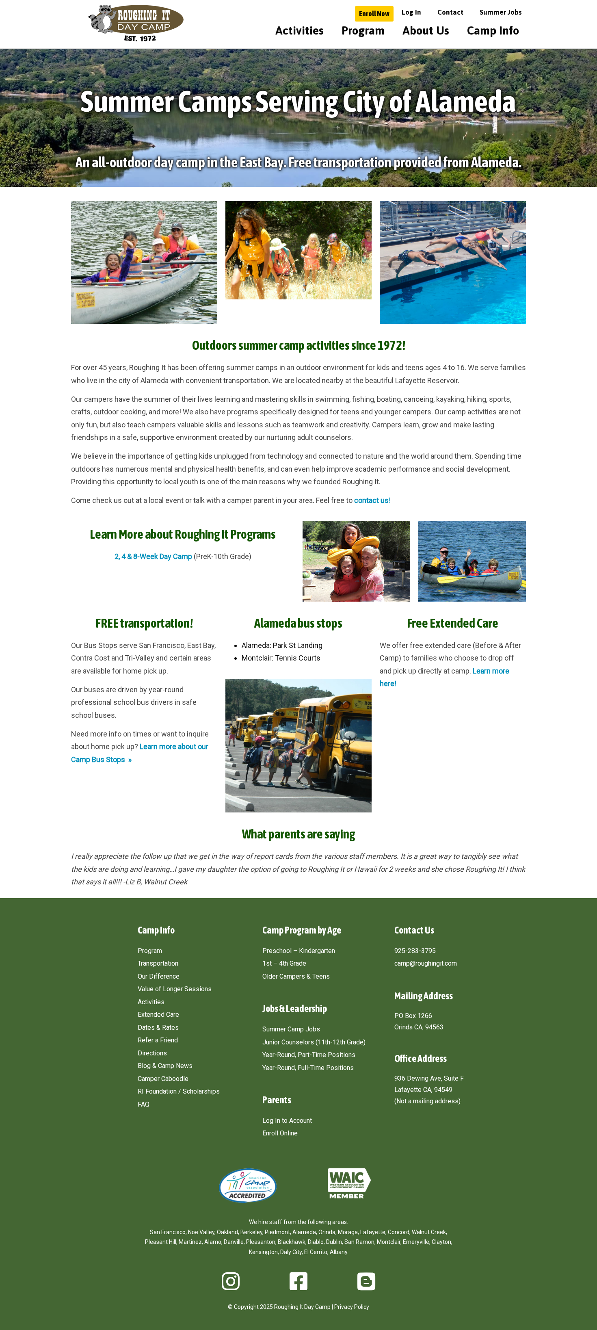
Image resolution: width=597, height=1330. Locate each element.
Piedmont (277, 1232)
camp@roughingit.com (425, 963)
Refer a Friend (158, 1040)
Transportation (158, 963)
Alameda (304, 1232)
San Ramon (359, 1242)
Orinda (326, 1232)
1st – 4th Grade (284, 963)
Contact (450, 12)
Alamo (212, 1242)
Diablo (316, 1242)
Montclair (388, 1242)
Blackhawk (291, 1242)
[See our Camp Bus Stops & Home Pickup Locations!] (170, 671)
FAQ (143, 1104)
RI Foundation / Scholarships (179, 1091)
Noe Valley (201, 1232)
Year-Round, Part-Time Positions (308, 1055)
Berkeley (251, 1232)
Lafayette (372, 1232)
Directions (152, 1053)
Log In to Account (287, 1120)
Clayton (441, 1242)
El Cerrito (315, 1252)
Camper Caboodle (163, 1079)
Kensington (263, 1252)
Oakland (227, 1232)
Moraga (348, 1232)
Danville (234, 1242)
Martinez (190, 1242)
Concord (398, 1232)
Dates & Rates (158, 1027)
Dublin (334, 1242)
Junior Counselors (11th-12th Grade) (314, 1042)
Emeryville (416, 1242)
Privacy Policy (351, 1307)
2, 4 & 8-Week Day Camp (153, 556)
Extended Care (158, 1014)
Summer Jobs (501, 12)
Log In (411, 12)
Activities (299, 30)
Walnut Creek (429, 1232)
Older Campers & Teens (296, 976)
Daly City (291, 1252)
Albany (338, 1252)
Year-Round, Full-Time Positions (308, 1068)
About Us (425, 30)
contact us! (372, 500)
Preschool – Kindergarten (298, 951)
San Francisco (168, 1232)
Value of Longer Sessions (175, 989)
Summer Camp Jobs (291, 1029)
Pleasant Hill (160, 1242)
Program (363, 30)
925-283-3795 (415, 951)
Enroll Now (374, 13)
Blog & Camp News (165, 1066)
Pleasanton (260, 1242)
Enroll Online (280, 1133)
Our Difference (159, 976)
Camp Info (493, 30)
